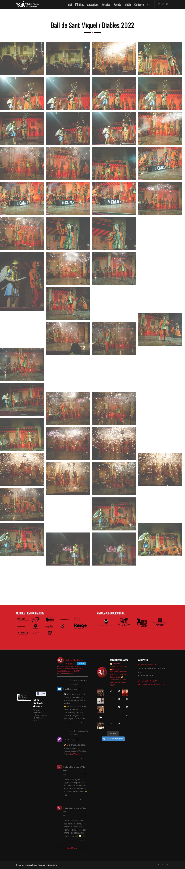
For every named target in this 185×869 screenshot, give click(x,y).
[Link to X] (159, 4)
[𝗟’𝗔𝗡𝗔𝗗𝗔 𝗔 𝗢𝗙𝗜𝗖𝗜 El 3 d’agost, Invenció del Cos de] (108, 693)
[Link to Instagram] (167, 4)
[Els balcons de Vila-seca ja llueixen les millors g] (108, 709)
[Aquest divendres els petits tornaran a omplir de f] (116, 701)
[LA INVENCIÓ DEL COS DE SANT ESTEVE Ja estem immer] (116, 709)
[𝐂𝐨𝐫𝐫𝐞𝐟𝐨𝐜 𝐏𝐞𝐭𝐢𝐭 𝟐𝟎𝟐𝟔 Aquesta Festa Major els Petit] (116, 693)
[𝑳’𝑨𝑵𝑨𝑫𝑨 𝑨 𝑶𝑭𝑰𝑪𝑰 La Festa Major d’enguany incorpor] (125, 701)
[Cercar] (148, 4)
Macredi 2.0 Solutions (49, 865)
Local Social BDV (148, 664)
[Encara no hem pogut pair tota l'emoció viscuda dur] (100, 693)
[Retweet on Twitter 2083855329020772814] (70, 800)
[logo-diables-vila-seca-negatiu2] (29, 4)
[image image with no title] (23, 59)
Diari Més (68, 689)
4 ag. (75, 689)
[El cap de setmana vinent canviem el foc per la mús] (116, 725)
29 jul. (65, 815)
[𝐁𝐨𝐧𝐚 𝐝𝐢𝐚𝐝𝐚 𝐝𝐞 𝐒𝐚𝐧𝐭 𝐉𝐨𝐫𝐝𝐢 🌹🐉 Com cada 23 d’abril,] (125, 725)
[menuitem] (70, 4)
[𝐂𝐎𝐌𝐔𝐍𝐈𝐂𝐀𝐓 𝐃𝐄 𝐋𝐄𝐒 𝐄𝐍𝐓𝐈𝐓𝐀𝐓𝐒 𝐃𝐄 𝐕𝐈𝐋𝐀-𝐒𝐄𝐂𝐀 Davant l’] (108, 725)
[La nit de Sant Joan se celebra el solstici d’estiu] (108, 717)
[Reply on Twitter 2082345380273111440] (65, 841)
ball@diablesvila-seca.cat (153, 684)
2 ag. (64, 774)
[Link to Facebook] (163, 4)
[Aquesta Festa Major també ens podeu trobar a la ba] (108, 701)
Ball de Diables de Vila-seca (74, 768)
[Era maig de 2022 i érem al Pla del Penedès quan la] (125, 717)
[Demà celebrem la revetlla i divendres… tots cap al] (116, 717)
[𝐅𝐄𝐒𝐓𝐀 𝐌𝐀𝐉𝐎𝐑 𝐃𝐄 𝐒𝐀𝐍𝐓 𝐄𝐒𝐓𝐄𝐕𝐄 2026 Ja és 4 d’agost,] (125, 693)
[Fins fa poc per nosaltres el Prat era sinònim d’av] (100, 717)
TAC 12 (66, 739)
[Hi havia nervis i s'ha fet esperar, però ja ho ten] (125, 709)
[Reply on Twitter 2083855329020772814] (65, 800)
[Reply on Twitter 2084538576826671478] (65, 723)
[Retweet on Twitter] (71, 680)
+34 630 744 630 (149, 680)
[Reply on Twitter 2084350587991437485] (65, 759)
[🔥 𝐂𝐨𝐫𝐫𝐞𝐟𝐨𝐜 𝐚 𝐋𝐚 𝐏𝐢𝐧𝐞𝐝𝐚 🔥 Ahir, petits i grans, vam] (100, 709)
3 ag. (73, 740)
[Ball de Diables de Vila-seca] (24, 697)
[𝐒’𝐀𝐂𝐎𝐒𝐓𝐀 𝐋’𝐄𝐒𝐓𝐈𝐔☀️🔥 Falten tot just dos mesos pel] (100, 725)
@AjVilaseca (75, 754)
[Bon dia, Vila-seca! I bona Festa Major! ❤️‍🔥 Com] (100, 701)
